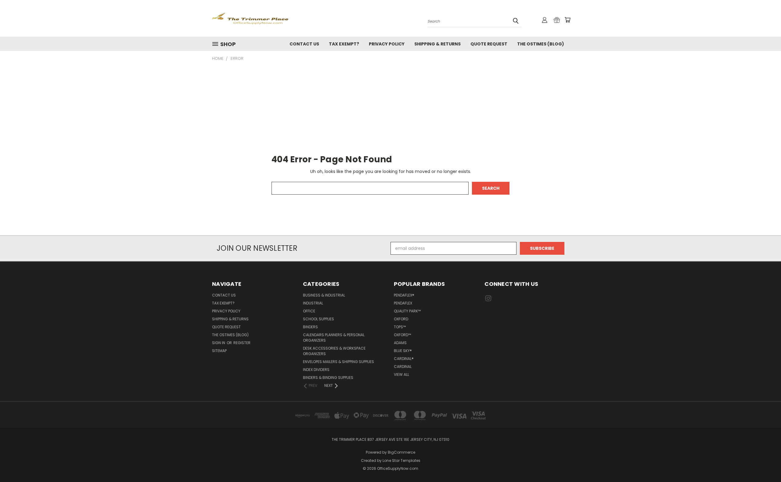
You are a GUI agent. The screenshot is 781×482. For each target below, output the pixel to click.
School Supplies (318, 319)
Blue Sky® (403, 350)
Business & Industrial (324, 295)
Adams (400, 342)
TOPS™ (400, 326)
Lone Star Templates (401, 460)
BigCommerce (401, 452)
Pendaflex (403, 303)
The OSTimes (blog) (540, 44)
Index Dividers (316, 369)
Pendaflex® (404, 295)
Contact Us (304, 44)
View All (401, 374)
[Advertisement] (390, 107)
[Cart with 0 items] (567, 20)
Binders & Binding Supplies (328, 377)
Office (309, 311)
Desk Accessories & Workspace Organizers (334, 351)
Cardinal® (404, 358)
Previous (765, 462)
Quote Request (488, 44)
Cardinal (403, 366)
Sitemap (219, 350)
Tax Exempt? (344, 44)
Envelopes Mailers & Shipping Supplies (338, 361)
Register (241, 342)
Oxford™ (402, 334)
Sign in (219, 342)
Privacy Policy (387, 44)
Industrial (313, 303)
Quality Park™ (407, 311)
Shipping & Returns (437, 44)
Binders (310, 326)
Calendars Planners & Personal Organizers (334, 337)
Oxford (401, 319)
